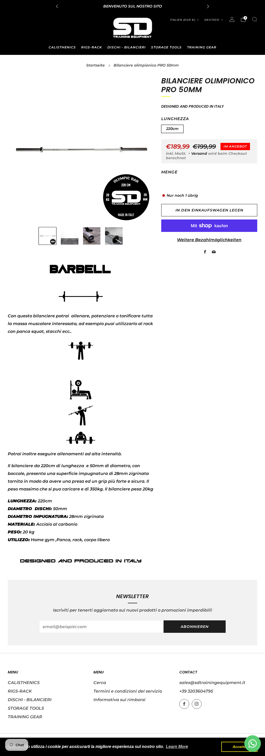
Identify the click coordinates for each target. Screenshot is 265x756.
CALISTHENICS (62, 47)
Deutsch (211, 19)
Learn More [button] (177, 746)
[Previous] (57, 6)
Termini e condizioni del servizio (127, 691)
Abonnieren (195, 626)
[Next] (208, 6)
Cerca (99, 682)
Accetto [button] (239, 747)
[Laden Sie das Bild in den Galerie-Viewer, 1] (48, 236)
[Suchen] (254, 19)
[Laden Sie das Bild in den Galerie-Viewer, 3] (92, 236)
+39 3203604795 (196, 691)
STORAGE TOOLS (166, 47)
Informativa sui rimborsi (119, 699)
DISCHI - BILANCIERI (126, 47)
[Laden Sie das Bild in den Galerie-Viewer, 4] (114, 236)
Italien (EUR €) (182, 19)
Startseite (95, 65)
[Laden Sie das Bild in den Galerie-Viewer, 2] (70, 236)
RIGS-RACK (91, 47)
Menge (169, 172)
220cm (172, 128)
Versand (199, 153)
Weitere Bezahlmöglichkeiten (209, 239)
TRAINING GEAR (201, 47)
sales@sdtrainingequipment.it (212, 682)
